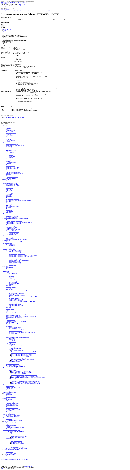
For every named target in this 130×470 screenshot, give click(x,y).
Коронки (11, 157)
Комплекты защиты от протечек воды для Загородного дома (23, 255)
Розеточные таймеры (11, 226)
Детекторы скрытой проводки (13, 197)
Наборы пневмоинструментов (13, 409)
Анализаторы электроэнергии (13, 185)
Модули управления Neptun (15, 262)
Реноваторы (9, 160)
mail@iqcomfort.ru (23, 5)
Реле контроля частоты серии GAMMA (20, 356)
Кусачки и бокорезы (10, 130)
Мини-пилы (9, 171)
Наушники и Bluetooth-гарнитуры (14, 422)
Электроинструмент (8, 142)
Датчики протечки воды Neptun (16, 263)
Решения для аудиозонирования (16, 300)
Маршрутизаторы (10, 386)
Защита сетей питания (11, 369)
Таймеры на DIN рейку (11, 227)
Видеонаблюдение (7, 243)
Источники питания (10, 322)
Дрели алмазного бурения (12, 177)
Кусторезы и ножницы (11, 169)
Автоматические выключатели (13, 315)
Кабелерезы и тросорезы (11, 127)
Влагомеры (8, 201)
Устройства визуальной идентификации (15, 431)
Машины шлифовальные (11, 178)
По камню (11, 155)
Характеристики (7, 29)
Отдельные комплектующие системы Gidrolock (19, 257)
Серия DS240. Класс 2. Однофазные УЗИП (21, 371)
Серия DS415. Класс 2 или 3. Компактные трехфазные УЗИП (25, 382)
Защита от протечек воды (9, 249)
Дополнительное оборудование (13, 270)
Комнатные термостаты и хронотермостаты (13, 235)
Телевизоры (8, 426)
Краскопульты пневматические (13, 406)
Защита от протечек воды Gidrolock (14, 250)
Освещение (11, 277)
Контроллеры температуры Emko (13, 365)
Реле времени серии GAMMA (18, 345)
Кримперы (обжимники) (11, 131)
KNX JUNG (9, 306)
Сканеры (11, 439)
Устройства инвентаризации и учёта (11, 430)
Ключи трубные (9, 135)
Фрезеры (8, 161)
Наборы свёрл (12, 156)
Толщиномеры (9, 211)
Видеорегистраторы (13, 246)
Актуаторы (11, 276)
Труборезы (8, 141)
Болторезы (8, 128)
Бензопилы (8, 180)
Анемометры (9, 212)
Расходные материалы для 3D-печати (14, 420)
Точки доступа (9, 388)
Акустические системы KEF (12, 424)
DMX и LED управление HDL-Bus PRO (18, 292)
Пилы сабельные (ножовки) (12, 168)
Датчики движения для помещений (14, 221)
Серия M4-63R (12, 340)
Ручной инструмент (7, 125)
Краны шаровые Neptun (14, 261)
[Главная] (4, 3)
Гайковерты (8, 163)
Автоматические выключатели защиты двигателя (17, 337)
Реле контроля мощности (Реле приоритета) (16, 321)
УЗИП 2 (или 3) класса (14, 378)
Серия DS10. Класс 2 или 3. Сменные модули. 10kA (23, 380)
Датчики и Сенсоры (13, 279)
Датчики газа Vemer (10, 320)
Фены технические (10, 175)
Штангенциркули (10, 193)
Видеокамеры (12, 245)
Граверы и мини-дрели (11, 162)
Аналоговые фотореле (14, 232)
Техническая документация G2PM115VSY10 (13, 117)
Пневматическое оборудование (10, 402)
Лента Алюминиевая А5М (12, 323)
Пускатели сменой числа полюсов (17, 334)
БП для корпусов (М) (11, 397)
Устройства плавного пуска (12, 364)
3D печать (5, 417)
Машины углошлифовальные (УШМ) (14, 173)
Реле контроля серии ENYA (17, 350)
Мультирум (11, 284)
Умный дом (6, 271)
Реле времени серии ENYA (17, 347)
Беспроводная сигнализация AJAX (14, 241)
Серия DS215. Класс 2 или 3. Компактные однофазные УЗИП (25, 381)
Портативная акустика (11, 425)
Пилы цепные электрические (13, 167)
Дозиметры (8, 205)
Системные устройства (14, 283)
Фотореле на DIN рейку (11, 230)
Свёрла (7, 151)
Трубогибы (8, 139)
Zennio (7, 272)
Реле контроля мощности (14, 361)
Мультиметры (9, 186)
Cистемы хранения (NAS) (9, 414)
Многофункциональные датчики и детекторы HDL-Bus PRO (23, 296)
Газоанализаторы (10, 202)
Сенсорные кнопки (13, 274)
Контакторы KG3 (13, 333)
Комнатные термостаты (11, 237)
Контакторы (9, 326)
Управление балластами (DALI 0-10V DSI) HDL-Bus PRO (22, 301)
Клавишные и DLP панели (15, 304)
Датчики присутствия (11, 224)
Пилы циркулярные (10, 164)
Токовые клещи (9, 188)
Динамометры (9, 204)
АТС (7, 400)
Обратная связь (17, 2)
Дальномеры (9, 191)
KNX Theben (9, 285)
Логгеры (8, 208)
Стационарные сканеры (16, 441)
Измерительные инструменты (10, 183)
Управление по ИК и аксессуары (16, 293)
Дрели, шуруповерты (11, 150)
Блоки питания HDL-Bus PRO (16, 305)
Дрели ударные (9, 149)
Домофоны (5, 266)
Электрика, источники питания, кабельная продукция (15, 314)
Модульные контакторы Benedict (16, 327)
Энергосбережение (13, 282)
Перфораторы (9, 146)
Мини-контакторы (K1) (14, 328)
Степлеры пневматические (12, 413)
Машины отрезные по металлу (13, 172)
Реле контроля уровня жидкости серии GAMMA (22, 359)
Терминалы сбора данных (15, 446)
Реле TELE (16, 10)
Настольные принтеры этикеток (18, 433)
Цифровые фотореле (13, 233)
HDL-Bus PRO (9, 289)
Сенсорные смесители (11, 234)
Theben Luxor (9, 288)
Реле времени (12, 344)
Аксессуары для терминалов (18, 447)
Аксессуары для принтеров (17, 437)
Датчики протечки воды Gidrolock (17, 252)
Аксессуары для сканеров (17, 444)
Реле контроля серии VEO (17, 360)
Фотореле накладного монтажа (13, 229)
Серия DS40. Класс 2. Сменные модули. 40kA (22, 372)
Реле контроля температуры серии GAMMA (21, 358)
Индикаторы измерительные (12, 206)
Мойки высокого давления (12, 215)
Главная (2, 2)
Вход (2, 9)
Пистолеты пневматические (12, 405)
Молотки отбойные (10, 147)
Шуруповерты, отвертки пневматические (15, 411)
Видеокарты (9, 394)
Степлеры (8, 158)
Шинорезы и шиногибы (11, 138)
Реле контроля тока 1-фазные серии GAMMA (21, 354)
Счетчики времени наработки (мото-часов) (16, 366)
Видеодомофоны (10, 267)
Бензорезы (8, 182)
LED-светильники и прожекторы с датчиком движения (19, 222)
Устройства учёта (10, 438)
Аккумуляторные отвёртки (12, 144)
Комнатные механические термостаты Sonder (16, 239)
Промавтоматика (9, 10)
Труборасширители (10, 140)
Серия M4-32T (12, 338)
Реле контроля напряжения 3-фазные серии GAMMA (40, 10)
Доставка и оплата (9, 2)
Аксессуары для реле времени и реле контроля (19, 362)
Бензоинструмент (7, 179)
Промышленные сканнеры (17, 443)
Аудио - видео (6, 421)
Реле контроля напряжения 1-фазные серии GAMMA (23, 351)
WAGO (7, 310)
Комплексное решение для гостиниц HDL (18, 290)
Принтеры (11, 432)
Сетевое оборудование (8, 384)
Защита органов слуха (11, 453)
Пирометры (8, 189)
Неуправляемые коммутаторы (13, 387)
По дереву (11, 153)
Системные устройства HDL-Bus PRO (17, 295)
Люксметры (8, 207)
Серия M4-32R (12, 339)
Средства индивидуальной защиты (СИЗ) (12, 449)
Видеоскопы (9, 196)
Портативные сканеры (16, 442)
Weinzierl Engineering (11, 287)
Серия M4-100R (12, 342)
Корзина (4, 6)
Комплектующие (12, 265)
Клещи (7, 129)
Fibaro (7, 311)
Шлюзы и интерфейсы (14, 281)
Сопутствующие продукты (9, 31)
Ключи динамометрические (12, 136)
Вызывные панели (10, 268)
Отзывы (5, 30)
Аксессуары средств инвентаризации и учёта (16, 448)
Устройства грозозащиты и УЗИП (11, 367)
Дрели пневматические (11, 404)
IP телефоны (9, 399)
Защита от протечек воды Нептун (14, 259)
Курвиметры (9, 210)
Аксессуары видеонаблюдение (13, 248)
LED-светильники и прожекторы (13, 223)
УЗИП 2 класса (12, 370)
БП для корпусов (10, 395)
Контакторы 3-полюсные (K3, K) (16, 329)
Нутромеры (8, 195)
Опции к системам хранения (12, 416)
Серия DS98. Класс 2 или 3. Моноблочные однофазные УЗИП (25, 383)
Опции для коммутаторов (12, 391)
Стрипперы (8, 134)
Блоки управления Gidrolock (15, 251)
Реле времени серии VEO (17, 348)
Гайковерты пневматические (12, 403)
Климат (10, 278)
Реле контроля (23, 10)
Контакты (24, 2)
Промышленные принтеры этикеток (19, 435)
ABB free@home (10, 309)
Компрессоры (9, 410)
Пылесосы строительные (11, 217)
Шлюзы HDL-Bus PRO (14, 294)
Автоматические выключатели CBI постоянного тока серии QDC (21, 316)
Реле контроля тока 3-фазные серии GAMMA (21, 355)
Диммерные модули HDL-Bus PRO (17, 303)
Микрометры (9, 194)
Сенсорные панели (13, 273)
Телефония (5, 398)
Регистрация (6, 9)
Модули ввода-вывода (14, 298)
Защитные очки (9, 452)
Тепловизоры (9, 190)
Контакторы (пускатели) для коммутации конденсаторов (22, 332)
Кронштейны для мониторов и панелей (15, 427)
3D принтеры (9, 419)
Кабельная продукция (11, 318)
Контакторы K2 (12, 336)
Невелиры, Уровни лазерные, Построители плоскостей (18, 200)
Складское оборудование (9, 454)
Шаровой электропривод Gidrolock (17, 254)
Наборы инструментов (11, 133)
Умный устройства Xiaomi (12, 312)
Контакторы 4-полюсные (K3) (16, 331)
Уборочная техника (7, 213)
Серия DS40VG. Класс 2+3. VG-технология (21, 373)
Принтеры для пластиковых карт (19, 436)
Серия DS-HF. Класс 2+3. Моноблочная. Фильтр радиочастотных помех (28, 377)
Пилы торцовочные (10, 166)
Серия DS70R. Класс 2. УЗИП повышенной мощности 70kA (25, 376)
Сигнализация (6, 240)
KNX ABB (8, 307)
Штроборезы (9, 174)
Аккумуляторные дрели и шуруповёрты (15, 145)
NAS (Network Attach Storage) (13, 415)
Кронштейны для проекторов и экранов (15, 428)
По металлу (11, 152)
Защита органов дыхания (12, 450)
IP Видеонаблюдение (11, 244)
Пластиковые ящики (10, 455)
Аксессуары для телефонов (9, 392)
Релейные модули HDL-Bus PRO (16, 299)
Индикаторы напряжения (12, 184)
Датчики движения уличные (12, 219)
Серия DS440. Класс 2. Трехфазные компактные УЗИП (24, 375)
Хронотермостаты (10, 238)
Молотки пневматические (12, 408)
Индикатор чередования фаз (12, 199)
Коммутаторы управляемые (12, 389)
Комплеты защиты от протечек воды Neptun (19, 260)
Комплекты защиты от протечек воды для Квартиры (21, 256)
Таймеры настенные (10, 228)
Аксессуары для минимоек (12, 216)
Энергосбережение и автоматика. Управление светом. (15, 218)
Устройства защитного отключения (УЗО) (15, 317)
